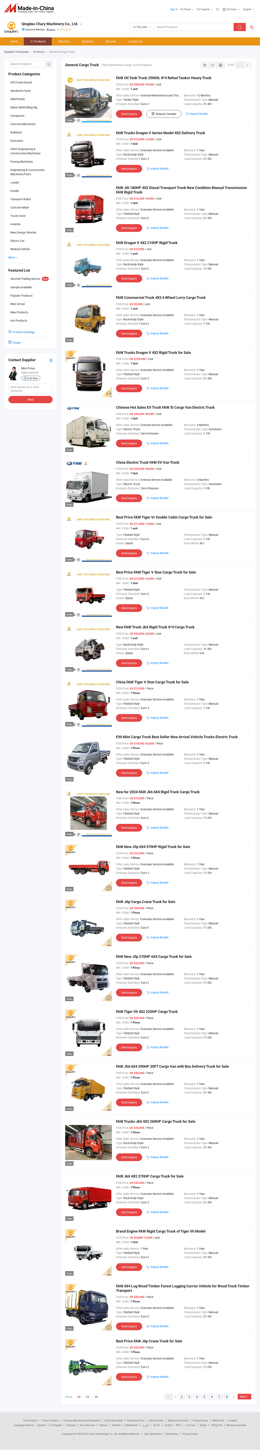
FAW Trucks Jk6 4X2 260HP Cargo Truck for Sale (155, 1121)
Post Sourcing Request (252, 27)
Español (41, 1425)
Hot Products (30, 1420)
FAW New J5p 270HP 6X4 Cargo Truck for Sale (154, 956)
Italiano (103, 1425)
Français (71, 1425)
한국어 (156, 1425)
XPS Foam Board (21, 82)
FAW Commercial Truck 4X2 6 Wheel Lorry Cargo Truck (161, 297)
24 (78, 1396)
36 (87, 1397)
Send (30, 399)
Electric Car (17, 241)
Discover (111, 41)
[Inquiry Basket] (218, 9)
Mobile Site (218, 1420)
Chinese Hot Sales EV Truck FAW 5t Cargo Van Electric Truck (165, 407)
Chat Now (32, 378)
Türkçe (203, 1425)
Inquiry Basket (199, 114)
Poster (17, 343)
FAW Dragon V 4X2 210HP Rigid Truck (147, 243)
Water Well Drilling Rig (23, 107)
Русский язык (87, 1425)
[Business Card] (51, 360)
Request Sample (166, 114)
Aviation (15, 224)
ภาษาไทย (190, 1425)
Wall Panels (17, 99)
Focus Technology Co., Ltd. (103, 1433)
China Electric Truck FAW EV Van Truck (147, 462)
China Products (50, 1420)
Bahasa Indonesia (236, 1425)
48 (96, 1397)
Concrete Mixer (19, 207)
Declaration (172, 1433)
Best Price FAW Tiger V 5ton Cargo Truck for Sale (156, 572)
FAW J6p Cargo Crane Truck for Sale (145, 902)
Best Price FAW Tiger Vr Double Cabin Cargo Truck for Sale (164, 517)
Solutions (87, 41)
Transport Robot (20, 199)
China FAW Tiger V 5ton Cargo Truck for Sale (152, 682)
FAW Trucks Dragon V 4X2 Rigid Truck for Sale (153, 352)
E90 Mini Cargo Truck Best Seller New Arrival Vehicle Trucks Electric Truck (177, 737)
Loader (14, 182)
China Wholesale (113, 1420)
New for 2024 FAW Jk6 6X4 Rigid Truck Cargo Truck (158, 792)
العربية (145, 1425)
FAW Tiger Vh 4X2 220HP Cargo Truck (147, 1011)
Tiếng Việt (216, 1425)
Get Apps (231, 9)
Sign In (174, 9)
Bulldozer (16, 132)
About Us (63, 41)
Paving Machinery (21, 161)
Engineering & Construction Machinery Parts (27, 172)
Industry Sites (156, 1420)
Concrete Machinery (23, 124)
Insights (232, 1420)
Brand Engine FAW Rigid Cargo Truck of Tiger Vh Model (161, 1231)
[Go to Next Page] (247, 65)
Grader (14, 191)
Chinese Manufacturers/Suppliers (81, 1420)
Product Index (200, 1420)
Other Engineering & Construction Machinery (25, 151)
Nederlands (131, 1425)
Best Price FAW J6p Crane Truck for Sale (149, 1341)
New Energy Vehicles (23, 232)
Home (14, 41)
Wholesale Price (135, 1420)
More (11, 257)
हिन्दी (178, 1425)
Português (56, 1425)
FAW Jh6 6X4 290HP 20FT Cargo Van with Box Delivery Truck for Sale (172, 1066)
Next (243, 1396)
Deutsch (116, 1425)
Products (40, 41)
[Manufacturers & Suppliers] (30, 8)
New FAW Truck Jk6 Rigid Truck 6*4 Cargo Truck (155, 627)
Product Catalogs (24, 332)
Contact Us (136, 41)
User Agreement (152, 1433)
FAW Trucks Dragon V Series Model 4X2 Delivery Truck (160, 133)
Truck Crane (17, 216)
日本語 (168, 1425)
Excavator (16, 141)
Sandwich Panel (20, 91)
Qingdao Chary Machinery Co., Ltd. (50, 24)
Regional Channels (178, 1420)
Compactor (17, 116)
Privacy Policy (190, 1433)
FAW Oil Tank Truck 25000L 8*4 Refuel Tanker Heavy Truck (163, 78)
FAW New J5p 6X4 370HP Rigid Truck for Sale (153, 847)
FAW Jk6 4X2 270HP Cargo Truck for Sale (150, 1176)
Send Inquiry (129, 114)
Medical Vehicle (20, 249)
